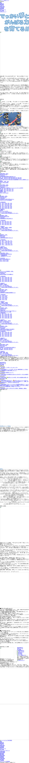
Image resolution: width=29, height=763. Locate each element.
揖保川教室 (2, 755)
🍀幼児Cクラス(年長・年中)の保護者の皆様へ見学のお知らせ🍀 (14, 378)
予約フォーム (3, 9)
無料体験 (2, 8)
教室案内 (2, 4)
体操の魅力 (2, 6)
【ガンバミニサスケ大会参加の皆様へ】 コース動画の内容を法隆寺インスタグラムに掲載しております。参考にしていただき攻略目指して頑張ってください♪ (14, 385)
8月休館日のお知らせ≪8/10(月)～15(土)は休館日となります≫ (14, 375)
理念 (1, 2)
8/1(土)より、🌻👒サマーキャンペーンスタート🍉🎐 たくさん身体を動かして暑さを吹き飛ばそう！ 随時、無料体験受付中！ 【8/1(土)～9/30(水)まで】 (14, 381)
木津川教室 (2, 752)
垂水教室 (2, 754)
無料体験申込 (3, 362)
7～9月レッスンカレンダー (9, 367)
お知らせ (2, 5)
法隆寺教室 (2, 751)
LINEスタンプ (3, 11)
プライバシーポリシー (5, 750)
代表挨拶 (2, 7)
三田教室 (2, 760)
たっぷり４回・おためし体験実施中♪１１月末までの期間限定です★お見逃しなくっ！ (14, 370)
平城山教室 (2, 758)
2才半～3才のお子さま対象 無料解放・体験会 (13, 388)
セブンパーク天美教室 (5, 761)
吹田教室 (2, 757)
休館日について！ (7, 372)
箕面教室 (2, 756)
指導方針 (2, 3)
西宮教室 (2, 753)
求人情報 (2, 10)
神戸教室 (2, 759)
